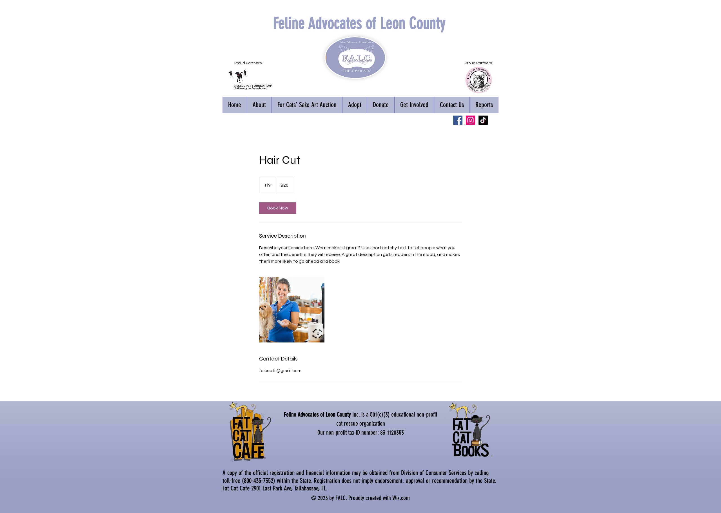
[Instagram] (470, 120)
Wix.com (401, 498)
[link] (277, 208)
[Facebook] (457, 120)
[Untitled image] (291, 309)
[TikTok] (483, 120)
